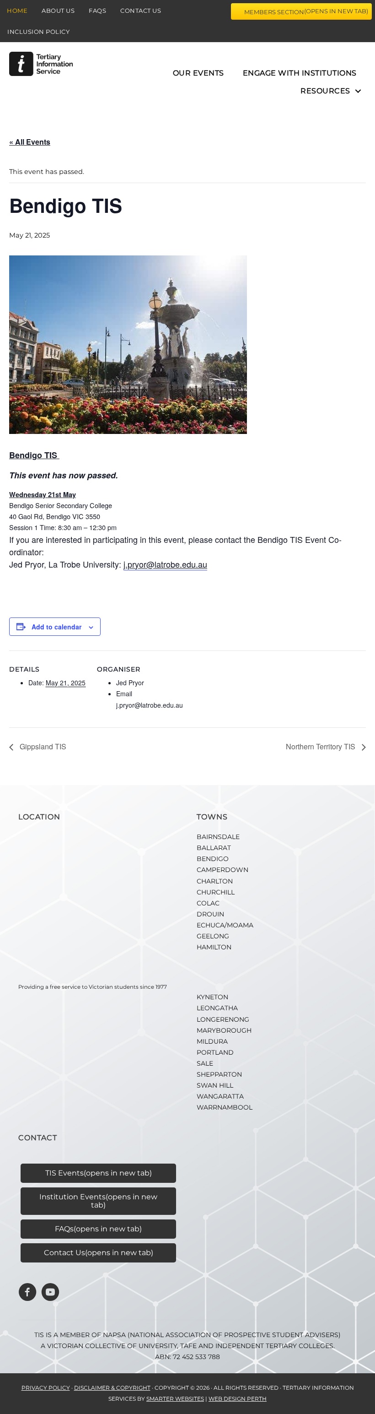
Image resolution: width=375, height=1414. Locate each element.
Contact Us (140, 10)
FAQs (97, 10)
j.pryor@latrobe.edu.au (165, 564)
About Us (58, 10)
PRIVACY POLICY (45, 1387)
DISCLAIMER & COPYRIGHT (112, 1387)
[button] (358, 91)
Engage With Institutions (300, 73)
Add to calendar (56, 626)
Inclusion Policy (38, 31)
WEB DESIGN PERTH (238, 1398)
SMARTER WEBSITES (175, 1398)
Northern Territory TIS (321, 746)
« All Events (29, 141)
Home (17, 10)
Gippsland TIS (42, 746)
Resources (325, 91)
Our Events (198, 73)
